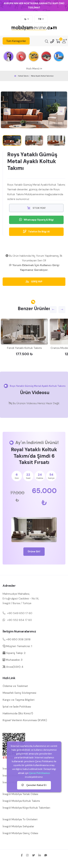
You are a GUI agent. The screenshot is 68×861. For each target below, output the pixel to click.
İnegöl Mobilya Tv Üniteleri (20, 819)
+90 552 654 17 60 (19, 620)
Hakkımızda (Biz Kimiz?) (18, 713)
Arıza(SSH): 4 (14, 667)
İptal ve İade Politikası (17, 706)
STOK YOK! (39, 208)
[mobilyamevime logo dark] (34, 28)
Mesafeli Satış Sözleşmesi (19, 693)
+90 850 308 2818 (18, 639)
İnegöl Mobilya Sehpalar (18, 826)
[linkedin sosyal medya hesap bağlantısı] (39, 855)
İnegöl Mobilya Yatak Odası (20, 794)
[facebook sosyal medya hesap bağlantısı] (22, 855)
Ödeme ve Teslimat (15, 686)
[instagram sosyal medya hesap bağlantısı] (27, 855)
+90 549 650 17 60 (19, 613)
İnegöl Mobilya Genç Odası (20, 833)
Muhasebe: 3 (13, 660)
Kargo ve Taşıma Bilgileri (19, 700)
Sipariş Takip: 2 (15, 653)
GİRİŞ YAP (36, 281)
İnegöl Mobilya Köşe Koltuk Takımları (26, 807)
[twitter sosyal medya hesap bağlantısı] (33, 855)
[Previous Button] (7, 111)
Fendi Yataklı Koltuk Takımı (24, 348)
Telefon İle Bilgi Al (39, 231)
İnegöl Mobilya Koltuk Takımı (21, 801)
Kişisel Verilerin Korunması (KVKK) (25, 720)
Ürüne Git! (34, 551)
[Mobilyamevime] (15, 76)
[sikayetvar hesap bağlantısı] (45, 855)
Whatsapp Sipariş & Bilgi (39, 219)
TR (39, 19)
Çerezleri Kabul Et (36, 785)
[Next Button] (60, 111)
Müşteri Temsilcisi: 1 (18, 646)
